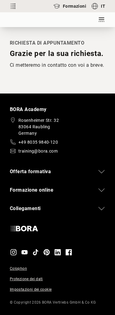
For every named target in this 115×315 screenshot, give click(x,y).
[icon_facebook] (68, 252)
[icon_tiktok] (35, 252)
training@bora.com (38, 151)
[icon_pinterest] (46, 252)
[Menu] (101, 19)
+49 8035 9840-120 (38, 142)
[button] (57, 171)
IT (103, 6)
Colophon (18, 268)
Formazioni (74, 6)
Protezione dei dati (26, 279)
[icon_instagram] (13, 252)
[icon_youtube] (24, 252)
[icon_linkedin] (57, 252)
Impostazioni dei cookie (31, 289)
